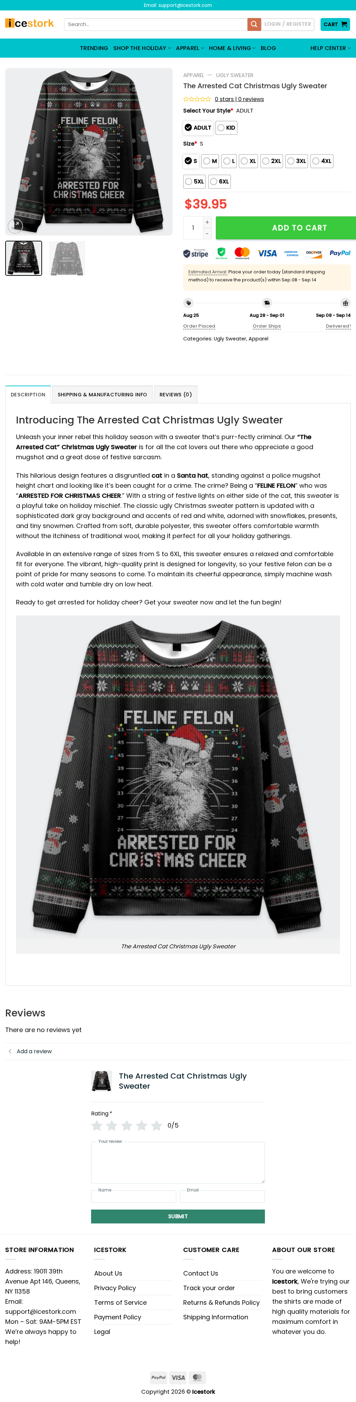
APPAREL (187, 48)
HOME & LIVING (230, 48)
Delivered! (338, 326)
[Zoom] (15, 226)
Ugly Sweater (234, 75)
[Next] (160, 151)
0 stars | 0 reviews (239, 99)
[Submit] (254, 24)
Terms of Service (120, 1302)
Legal (102, 1331)
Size (190, 144)
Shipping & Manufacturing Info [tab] (102, 394)
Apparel (193, 75)
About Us (108, 1273)
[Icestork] (29, 25)
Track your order (209, 1288)
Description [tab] (28, 394)
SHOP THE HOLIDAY (140, 48)
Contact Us (200, 1273)
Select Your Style (208, 111)
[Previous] (17, 151)
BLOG (268, 48)
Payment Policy (117, 1317)
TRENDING (94, 48)
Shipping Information (215, 1317)
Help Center (328, 48)
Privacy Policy (115, 1288)
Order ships (267, 326)
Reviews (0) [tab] (176, 394)
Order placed (199, 326)
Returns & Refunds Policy (221, 1302)
